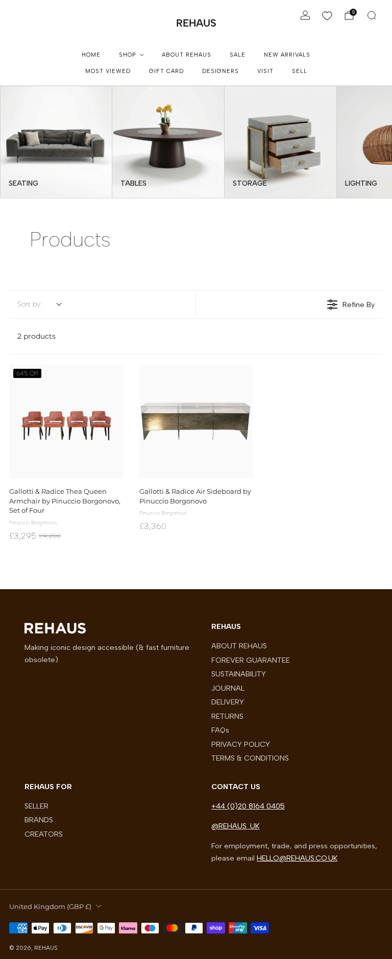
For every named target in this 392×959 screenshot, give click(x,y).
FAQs (220, 730)
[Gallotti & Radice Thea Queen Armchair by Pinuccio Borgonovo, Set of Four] (66, 421)
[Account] (305, 15)
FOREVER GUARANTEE (250, 660)
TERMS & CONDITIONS (250, 758)
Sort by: (29, 304)
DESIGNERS (220, 71)
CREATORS (43, 834)
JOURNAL (227, 688)
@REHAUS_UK (235, 825)
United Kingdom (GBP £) (50, 906)
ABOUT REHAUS (186, 55)
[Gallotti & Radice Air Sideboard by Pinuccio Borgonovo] (196, 421)
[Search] (371, 15)
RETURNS (227, 716)
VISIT (265, 71)
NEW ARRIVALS (287, 55)
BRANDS (38, 819)
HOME (91, 55)
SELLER (36, 806)
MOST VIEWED (108, 71)
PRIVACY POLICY (240, 744)
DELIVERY (227, 701)
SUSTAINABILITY (238, 673)
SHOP (127, 55)
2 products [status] (36, 336)
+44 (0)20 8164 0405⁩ (248, 806)
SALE (238, 55)
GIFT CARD (166, 71)
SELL (299, 71)
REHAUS (196, 23)
